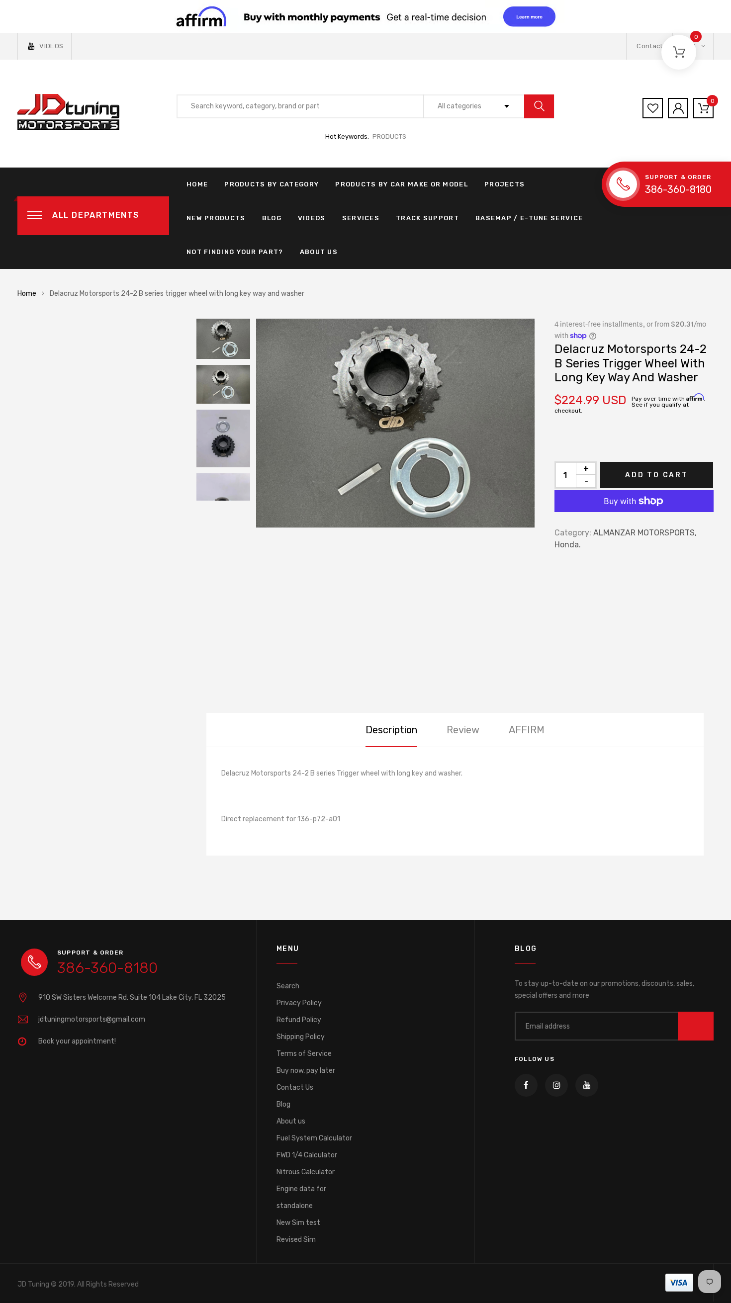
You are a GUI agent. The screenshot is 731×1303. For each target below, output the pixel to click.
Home (197, 184)
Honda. (567, 544)
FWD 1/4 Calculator (306, 1155)
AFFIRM (527, 730)
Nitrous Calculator (305, 1172)
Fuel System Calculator (314, 1138)
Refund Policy (298, 1020)
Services (360, 218)
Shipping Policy (300, 1037)
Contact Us (294, 1087)
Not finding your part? (234, 252)
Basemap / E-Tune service (529, 218)
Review (463, 730)
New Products (216, 218)
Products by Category (271, 184)
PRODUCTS (389, 136)
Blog (271, 218)
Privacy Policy (299, 1003)
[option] (395, 423)
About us (290, 1121)
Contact (649, 46)
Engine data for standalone (301, 1197)
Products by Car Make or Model (401, 184)
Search (287, 986)
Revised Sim (296, 1239)
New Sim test (298, 1222)
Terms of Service (304, 1053)
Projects (504, 184)
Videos (312, 218)
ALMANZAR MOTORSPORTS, (645, 532)
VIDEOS (51, 46)
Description (391, 730)
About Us (319, 252)
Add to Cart (656, 475)
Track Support (427, 218)
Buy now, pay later (305, 1070)
